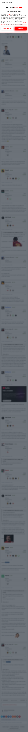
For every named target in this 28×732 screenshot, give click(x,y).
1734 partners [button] (10, 14)
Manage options (7, 28)
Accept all (20, 28)
